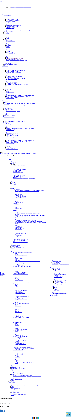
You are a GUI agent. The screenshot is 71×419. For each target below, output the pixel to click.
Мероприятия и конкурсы (19, 194)
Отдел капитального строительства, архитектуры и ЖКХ (15, 69)
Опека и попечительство (10, 134)
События (7, 91)
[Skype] (38, 418)
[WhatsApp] (37, 418)
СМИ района (6, 33)
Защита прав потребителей (10, 41)
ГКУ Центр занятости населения (11, 49)
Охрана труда (17, 204)
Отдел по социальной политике (11, 79)
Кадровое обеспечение (18, 295)
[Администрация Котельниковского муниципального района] (5, 11)
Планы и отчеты (17, 288)
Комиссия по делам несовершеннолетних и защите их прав (24, 348)
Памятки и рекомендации (19, 270)
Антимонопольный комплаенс (11, 53)
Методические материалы (19, 219)
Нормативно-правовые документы (12, 149)
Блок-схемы (17, 231)
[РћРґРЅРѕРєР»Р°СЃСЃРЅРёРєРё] (33, 418)
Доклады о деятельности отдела (20, 168)
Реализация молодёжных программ (12, 133)
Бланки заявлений (18, 234)
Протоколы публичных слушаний (16, 379)
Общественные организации (19, 333)
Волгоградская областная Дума (9, 115)
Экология (7, 44)
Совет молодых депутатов (8, 109)
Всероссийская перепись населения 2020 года (13, 55)
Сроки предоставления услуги (20, 228)
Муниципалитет (5, 122)
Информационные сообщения (18, 373)
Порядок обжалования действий (20, 340)
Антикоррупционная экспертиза (20, 216)
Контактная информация (10, 98)
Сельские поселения (7, 63)
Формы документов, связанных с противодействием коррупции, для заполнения (28, 221)
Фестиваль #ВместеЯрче (19, 258)
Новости (7, 90)
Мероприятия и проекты (10, 92)
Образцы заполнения (18, 235)
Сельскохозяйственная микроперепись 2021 (22, 282)
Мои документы (9, 50)
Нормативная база (18, 306)
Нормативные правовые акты (9, 117)
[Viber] (36, 418)
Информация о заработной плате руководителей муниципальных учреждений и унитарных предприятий (60, 293)
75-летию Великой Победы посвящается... (13, 56)
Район (3, 14)
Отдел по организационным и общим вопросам (14, 76)
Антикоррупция (15, 211)
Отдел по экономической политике (12, 19)
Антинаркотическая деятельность (20, 196)
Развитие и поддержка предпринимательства (13, 25)
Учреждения (17, 309)
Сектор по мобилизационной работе (12, 82)
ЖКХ (16, 259)
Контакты (5, 88)
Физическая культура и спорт (11, 132)
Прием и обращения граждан (20, 301)
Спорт (16, 310)
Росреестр (56, 270)
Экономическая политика (10, 129)
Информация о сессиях (8, 108)
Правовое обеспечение (10, 130)
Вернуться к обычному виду (5, 0)
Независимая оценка (18, 312)
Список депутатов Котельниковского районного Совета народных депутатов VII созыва (18, 105)
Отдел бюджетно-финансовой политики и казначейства (15, 78)
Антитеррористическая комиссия (20, 272)
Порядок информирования (19, 232)
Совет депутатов (5, 101)
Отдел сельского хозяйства (10, 73)
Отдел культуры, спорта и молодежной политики (23, 205)
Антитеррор (13, 380)
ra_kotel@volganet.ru (7, 405)
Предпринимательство (10, 42)
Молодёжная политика (17, 192)
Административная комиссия (20, 349)
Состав (7, 110)
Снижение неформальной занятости (12, 26)
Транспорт (8, 47)
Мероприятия (17, 214)
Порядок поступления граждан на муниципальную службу (16, 94)
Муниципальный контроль (8, 31)
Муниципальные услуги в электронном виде (13, 59)
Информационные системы (15, 367)
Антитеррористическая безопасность (21, 299)
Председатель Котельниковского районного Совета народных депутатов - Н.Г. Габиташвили (19, 103)
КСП (53, 286)
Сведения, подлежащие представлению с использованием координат (15, 121)
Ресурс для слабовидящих (5, 1)
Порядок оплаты (17, 341)
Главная (1, 153)
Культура (7, 46)
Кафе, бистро (8, 37)
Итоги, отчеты (17, 271)
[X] (34, 418)
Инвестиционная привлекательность (17, 161)
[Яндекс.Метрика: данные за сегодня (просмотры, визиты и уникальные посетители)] (3, 409)
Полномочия (6, 106)
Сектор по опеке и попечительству (12, 83)
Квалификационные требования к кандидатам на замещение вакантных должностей (20, 95)
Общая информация (7, 15)
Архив (7, 127)
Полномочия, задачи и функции (16, 250)
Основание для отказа (18, 229)
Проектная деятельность (10, 24)
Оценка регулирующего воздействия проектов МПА (15, 29)
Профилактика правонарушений (20, 197)
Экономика (6, 18)
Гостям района (6, 34)
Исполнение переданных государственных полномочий (15, 80)
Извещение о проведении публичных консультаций (14, 58)
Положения (8, 146)
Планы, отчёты (8, 147)
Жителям (5, 39)
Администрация (5, 66)
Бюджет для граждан (9, 52)
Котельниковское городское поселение (10, 64)
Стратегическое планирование (11, 27)
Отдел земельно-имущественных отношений (13, 72)
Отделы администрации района (9, 68)
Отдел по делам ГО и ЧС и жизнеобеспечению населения (15, 70)
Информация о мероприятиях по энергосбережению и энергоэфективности (27, 261)
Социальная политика (9, 40)
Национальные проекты (19, 298)
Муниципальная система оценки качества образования (24, 287)
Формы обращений (55, 262)
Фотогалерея (6, 61)
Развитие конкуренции (10, 28)
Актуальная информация (8, 89)
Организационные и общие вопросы (12, 135)
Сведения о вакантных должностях (12, 97)
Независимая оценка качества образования (22, 296)
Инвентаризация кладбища (19, 265)
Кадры (7, 145)
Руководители (4, 100)
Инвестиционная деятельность (11, 23)
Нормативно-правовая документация (21, 255)
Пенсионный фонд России (15, 243)
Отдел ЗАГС (8, 51)
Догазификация (17, 264)
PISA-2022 (16, 302)
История (12, 160)
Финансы (5, 65)
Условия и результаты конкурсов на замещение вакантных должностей (18, 96)
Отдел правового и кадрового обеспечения (13, 75)
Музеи (14, 185)
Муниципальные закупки (10, 21)
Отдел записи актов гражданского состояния (20, 336)
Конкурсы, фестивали (18, 206)
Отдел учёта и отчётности (10, 77)
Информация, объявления (10, 148)
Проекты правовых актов (56, 261)
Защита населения (14, 366)
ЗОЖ (7, 57)
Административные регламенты (20, 233)
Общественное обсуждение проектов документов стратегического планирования (17, 120)
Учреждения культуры (18, 208)
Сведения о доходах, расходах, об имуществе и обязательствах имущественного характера (30, 215)
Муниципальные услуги (10, 22)
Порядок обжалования (8, 119)
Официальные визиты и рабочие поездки (11, 87)
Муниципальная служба (8, 138)
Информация (17, 346)
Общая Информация (18, 212)
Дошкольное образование (19, 292)
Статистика (6, 32)
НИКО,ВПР (17, 297)
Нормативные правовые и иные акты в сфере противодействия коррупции (27, 213)
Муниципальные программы (18, 172)
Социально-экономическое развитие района (13, 20)
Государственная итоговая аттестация (21, 290)
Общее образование (18, 291)
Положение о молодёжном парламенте (12, 113)
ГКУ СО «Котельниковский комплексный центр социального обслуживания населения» (29, 190)
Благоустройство (17, 260)
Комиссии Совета (14, 386)
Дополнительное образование (20, 293)
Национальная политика (54, 295)
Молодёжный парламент (15, 392)
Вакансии (5, 93)
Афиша (16, 207)
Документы (4, 116)
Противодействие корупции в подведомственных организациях (25, 220)
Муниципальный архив (19, 320)
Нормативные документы (8, 107)
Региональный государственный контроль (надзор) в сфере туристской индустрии (19, 30)
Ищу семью (17, 358)
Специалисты (6, 104)
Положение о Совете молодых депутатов (13, 111)
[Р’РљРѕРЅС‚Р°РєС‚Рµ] (32, 418)
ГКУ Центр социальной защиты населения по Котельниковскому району (27, 191)
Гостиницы (8, 36)
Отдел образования (16, 283)
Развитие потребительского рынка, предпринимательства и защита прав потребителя (20, 128)
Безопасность (8, 45)
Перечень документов (18, 227)
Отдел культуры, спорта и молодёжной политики (14, 74)
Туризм (7, 38)
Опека (16, 361)
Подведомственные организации (9, 85)
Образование (8, 43)
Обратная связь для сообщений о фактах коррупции (23, 218)
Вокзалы (14, 184)
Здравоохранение (7, 17)
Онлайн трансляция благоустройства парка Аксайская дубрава (16, 60)
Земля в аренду (8, 54)
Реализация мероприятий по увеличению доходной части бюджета (24, 178)
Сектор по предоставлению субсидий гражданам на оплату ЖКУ (17, 84)
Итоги (16, 307)
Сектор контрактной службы (11, 81)
